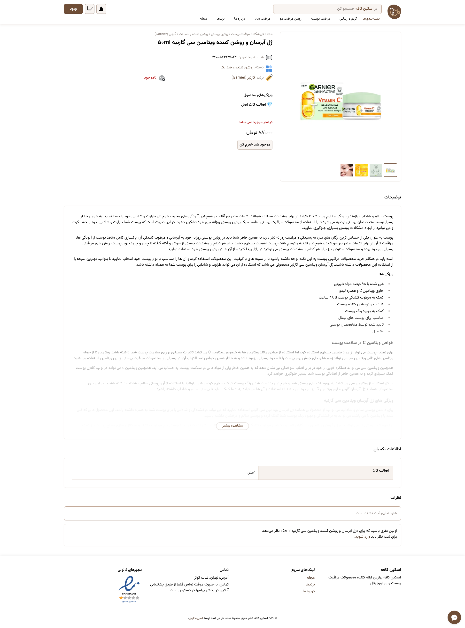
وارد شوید (362, 537)
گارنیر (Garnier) (243, 78)
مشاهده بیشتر (232, 426)
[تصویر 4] (347, 170)
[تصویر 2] (376, 170)
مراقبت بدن (262, 19)
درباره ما (239, 19)
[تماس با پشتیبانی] (454, 617)
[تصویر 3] (361, 170)
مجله (203, 19)
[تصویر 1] (390, 170)
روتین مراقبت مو (291, 19)
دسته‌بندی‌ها (371, 19)
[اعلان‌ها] (101, 9)
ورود (73, 9)
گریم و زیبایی (348, 19)
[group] (340, 98)
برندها (221, 19)
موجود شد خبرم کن (255, 145)
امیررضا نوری (196, 618)
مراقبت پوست (320, 19)
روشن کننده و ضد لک (237, 68)
